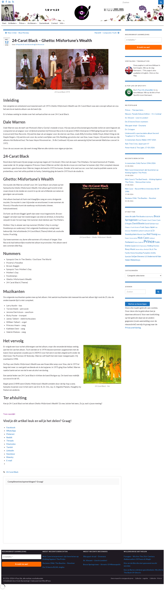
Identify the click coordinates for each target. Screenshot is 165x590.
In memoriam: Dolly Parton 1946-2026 (140, 163)
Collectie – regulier (141, 578)
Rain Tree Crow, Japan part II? (137, 144)
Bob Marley (149, 216)
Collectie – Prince (156, 578)
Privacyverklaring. (133, 327)
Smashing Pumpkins (142, 253)
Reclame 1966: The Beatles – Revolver (140, 198)
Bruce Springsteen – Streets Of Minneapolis (102, 564)
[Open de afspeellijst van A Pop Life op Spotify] (3, 1)
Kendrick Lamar (137, 231)
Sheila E (146, 249)
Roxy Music (130, 249)
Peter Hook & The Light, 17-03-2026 (140, 147)
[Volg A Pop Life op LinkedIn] (9, 1)
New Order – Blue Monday (18, 33)
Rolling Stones (153, 246)
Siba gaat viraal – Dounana (135, 125)
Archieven (32, 23)
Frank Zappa (145, 227)
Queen (133, 246)
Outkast (152, 238)
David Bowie (138, 223)
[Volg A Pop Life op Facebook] (6, 1)
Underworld (152, 256)
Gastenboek (44, 23)
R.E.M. (138, 246)
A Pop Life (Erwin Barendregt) (26, 44)
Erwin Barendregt (23, 581)
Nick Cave (143, 237)
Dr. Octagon (130, 129)
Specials (128, 256)
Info (62, 23)
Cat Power (142, 220)
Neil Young (152, 234)
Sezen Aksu (139, 249)
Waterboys (135, 260)
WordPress (46, 581)
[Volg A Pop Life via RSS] (13, 1)
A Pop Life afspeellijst (145, 90)
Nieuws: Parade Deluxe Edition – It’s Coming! (143, 114)
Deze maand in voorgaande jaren (122, 578)
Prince (22, 23)
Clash (149, 220)
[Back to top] (159, 584)
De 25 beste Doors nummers (136, 122)
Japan (152, 227)
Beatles (142, 217)
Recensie (41, 44)
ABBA (127, 217)
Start (4, 23)
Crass (153, 220)
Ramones (143, 246)
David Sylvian (150, 224)
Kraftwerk (146, 231)
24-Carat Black (12, 472)
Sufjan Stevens (137, 256)
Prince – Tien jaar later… (134, 110)
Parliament (129, 242)
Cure (158, 220)
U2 (146, 256)
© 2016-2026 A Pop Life (12, 578)
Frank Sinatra (135, 227)
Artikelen (12, 23)
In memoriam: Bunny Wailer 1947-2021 (140, 140)
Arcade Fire (134, 216)
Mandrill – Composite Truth (106, 33)
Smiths (153, 253)
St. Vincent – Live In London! (136, 118)
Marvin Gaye (141, 234)
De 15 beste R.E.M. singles (53, 567)
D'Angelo (128, 224)
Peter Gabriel (138, 242)
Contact (54, 23)
